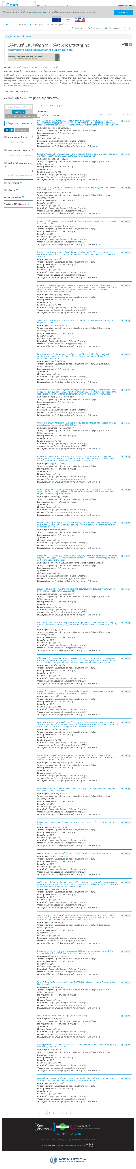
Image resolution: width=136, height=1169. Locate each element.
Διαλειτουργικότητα (59, 24)
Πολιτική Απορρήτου (58, 1140)
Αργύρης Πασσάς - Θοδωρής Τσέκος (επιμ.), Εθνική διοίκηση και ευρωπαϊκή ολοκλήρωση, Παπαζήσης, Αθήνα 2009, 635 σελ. (76, 1045)
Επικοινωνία (114, 28)
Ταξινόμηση (42, 111)
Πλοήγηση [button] (37, 24)
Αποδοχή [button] (123, 12)
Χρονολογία (13, 183)
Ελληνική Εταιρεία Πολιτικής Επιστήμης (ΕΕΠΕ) (34, 67)
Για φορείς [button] (95, 28)
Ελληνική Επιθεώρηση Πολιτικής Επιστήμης (49, 45)
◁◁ (101, 114)
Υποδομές (15, 204)
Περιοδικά (9, 92)
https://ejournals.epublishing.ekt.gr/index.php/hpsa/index (40, 49)
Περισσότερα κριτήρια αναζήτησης (22, 116)
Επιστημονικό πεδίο (17, 150)
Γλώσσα (11, 190)
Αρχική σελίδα (12, 36)
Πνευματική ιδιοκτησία (87, 1140)
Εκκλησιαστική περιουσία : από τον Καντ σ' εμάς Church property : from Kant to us (74, 853)
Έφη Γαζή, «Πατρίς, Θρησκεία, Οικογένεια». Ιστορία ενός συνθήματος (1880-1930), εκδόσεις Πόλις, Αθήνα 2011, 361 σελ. (77, 188)
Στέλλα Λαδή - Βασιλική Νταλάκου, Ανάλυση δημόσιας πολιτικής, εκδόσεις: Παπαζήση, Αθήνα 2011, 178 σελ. (75, 321)
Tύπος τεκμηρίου (16, 137)
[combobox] (53, 115)
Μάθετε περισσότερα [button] (89, 12)
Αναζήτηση (20, 24)
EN (129, 28)
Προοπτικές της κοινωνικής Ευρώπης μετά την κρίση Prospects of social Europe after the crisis (76, 823)
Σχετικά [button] (78, 28)
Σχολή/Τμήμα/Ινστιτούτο (19, 163)
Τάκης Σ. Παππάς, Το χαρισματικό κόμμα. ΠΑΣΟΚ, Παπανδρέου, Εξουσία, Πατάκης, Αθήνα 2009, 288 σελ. (76, 983)
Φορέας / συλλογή (13, 197)
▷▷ (128, 114)
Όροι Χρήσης (73, 1140)
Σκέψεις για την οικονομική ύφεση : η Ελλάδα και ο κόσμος (63, 1015)
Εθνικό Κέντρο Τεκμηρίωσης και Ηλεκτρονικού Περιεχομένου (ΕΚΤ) (54, 71)
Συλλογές (28, 36)
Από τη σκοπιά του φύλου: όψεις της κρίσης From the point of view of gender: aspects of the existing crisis (76, 222)
